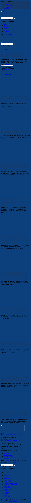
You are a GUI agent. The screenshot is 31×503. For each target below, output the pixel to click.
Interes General (7, 33)
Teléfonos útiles (8, 7)
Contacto (6, 8)
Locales (6, 25)
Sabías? (6, 493)
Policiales (6, 27)
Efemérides (7, 486)
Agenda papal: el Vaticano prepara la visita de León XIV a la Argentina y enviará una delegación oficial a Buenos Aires (15, 310)
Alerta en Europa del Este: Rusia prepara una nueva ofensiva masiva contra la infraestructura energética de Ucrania (15, 379)
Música (6, 490)
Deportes (6, 28)
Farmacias (7, 4)
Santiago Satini (13, 462)
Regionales (6, 30)
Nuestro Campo (8, 34)
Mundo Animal (8, 489)
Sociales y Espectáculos (10, 483)
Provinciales (7, 31)
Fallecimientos (8, 5)
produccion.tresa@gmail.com (12, 440)
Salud (5, 495)
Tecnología (7, 496)
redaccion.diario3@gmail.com (12, 435)
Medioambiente (8, 487)
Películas (6, 492)
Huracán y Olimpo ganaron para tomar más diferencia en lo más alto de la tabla (15, 131)
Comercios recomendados (11, 484)
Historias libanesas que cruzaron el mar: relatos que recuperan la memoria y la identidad (14, 98)
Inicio (5, 24)
